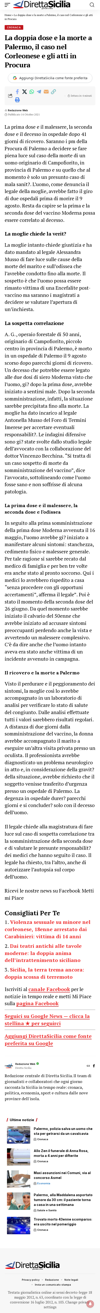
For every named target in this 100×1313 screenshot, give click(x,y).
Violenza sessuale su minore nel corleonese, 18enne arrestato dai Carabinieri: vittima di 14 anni (47, 929)
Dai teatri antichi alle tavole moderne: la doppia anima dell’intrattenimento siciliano (43, 953)
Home (8, 15)
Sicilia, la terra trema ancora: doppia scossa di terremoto (44, 973)
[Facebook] (93, 1066)
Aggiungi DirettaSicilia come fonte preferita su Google (48, 1040)
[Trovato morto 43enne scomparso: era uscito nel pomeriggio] (18, 1225)
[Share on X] (24, 91)
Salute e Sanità (47, 1210)
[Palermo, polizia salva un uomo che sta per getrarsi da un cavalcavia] (18, 1135)
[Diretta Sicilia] (42, 5)
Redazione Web (18, 110)
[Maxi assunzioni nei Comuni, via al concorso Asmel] (18, 1179)
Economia (43, 1183)
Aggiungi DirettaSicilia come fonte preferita (53, 78)
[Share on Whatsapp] (31, 91)
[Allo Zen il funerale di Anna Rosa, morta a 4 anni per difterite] (18, 1157)
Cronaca (14, 27)
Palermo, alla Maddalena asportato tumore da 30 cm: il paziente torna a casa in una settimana (63, 1200)
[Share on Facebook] (17, 91)
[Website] (88, 1066)
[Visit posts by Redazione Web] (9, 1066)
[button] (9, 5)
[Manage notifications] (90, 1304)
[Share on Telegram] (39, 91)
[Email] (46, 91)
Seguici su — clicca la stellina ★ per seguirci (47, 1020)
